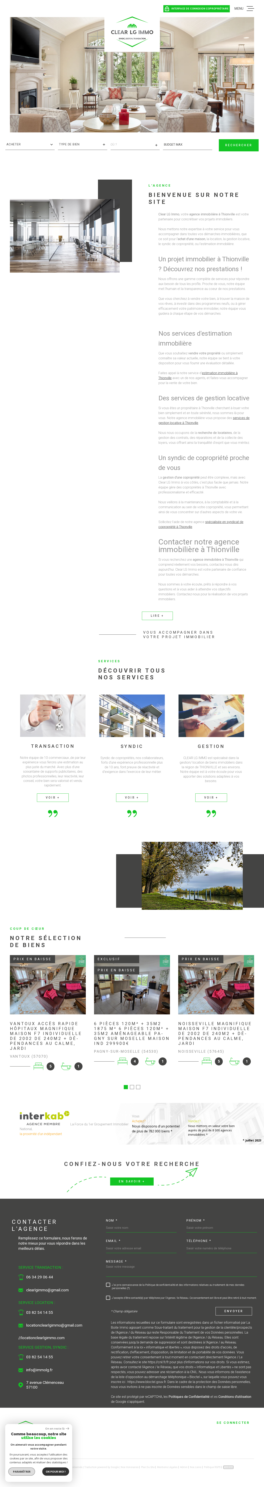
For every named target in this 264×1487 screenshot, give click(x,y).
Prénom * (195, 1220)
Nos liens (195, 1467)
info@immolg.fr (39, 1370)
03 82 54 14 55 (39, 1312)
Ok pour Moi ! (56, 1471)
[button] (126, 1087)
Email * (113, 1241)
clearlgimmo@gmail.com (47, 1290)
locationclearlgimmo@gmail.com (54, 1325)
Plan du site (148, 1467)
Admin (183, 1467)
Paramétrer (22, 1471)
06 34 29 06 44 (39, 1277)
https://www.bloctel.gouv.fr (146, 1382)
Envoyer (233, 1311)
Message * (116, 1261)
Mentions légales (167, 1467)
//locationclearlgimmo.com (41, 1337)
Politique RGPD (212, 1467)
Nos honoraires (130, 1467)
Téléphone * (198, 1241)
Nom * (112, 1220)
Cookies (228, 1467)
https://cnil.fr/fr (158, 1362)
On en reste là (55, 1428)
